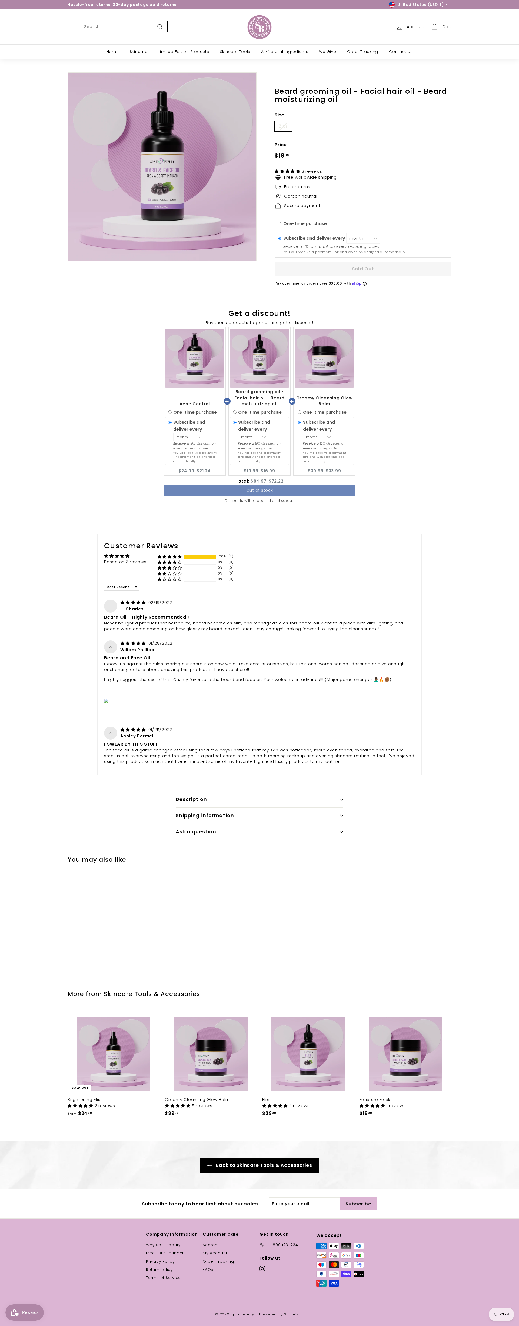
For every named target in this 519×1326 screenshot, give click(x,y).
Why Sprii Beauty (163, 1245)
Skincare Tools (235, 51)
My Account (215, 1253)
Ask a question (196, 831)
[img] (133, 602)
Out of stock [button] (259, 491)
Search (210, 1245)
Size (279, 115)
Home (113, 51)
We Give (327, 51)
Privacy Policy (160, 1261)
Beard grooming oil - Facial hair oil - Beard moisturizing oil (259, 398)
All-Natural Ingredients (284, 51)
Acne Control (194, 404)
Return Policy (159, 1269)
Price (281, 145)
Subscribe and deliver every (314, 238)
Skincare (139, 51)
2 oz (283, 126)
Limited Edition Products (183, 51)
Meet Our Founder (165, 1253)
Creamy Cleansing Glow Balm (324, 401)
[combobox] (124, 26)
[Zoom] (162, 167)
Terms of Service (163, 1277)
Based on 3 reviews (125, 562)
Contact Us (401, 51)
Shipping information (205, 815)
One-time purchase (305, 224)
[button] (288, 171)
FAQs (208, 1269)
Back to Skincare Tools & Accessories (263, 1165)
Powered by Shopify (278, 1314)
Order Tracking (362, 51)
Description (191, 799)
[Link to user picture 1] (107, 700)
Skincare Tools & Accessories (152, 994)
